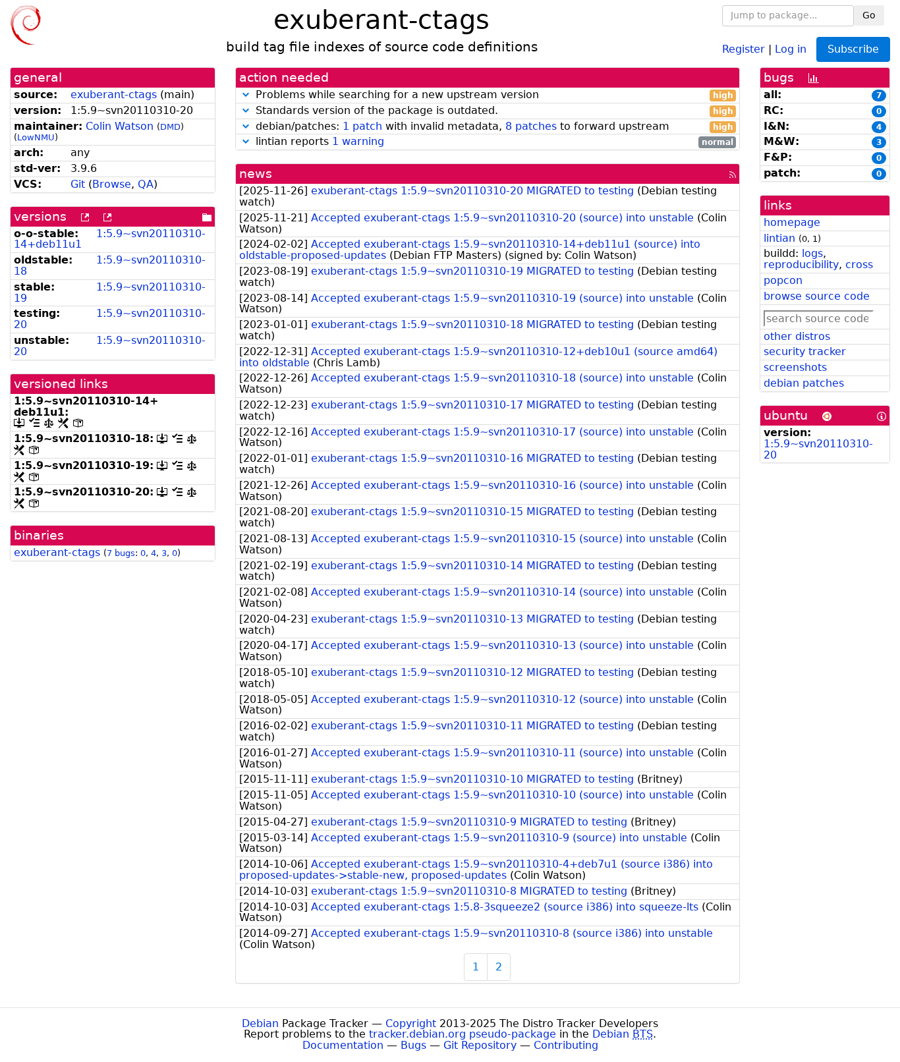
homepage (792, 222)
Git (77, 184)
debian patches (804, 383)
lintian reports (492, 142)
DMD (170, 127)
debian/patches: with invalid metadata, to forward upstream (492, 126)
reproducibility (801, 264)
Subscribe (853, 49)
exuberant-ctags (113, 94)
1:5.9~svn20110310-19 (110, 292)
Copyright (410, 1023)
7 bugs (121, 553)
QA (146, 184)
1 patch (362, 126)
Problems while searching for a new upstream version (492, 95)
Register (743, 48)
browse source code (817, 296)
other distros (797, 336)
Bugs (413, 1045)
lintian (779, 238)
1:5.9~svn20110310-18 (110, 265)
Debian (260, 1023)
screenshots (795, 367)
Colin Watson (120, 126)
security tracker (805, 351)
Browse (111, 184)
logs (812, 253)
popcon (783, 280)
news (255, 173)
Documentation (342, 1045)
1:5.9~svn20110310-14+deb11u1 (110, 239)
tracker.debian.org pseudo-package (462, 1034)
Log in (790, 48)
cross (859, 264)
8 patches (531, 126)
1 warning (358, 141)
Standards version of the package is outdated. (492, 111)
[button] (245, 94)
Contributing (566, 1045)
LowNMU (36, 137)
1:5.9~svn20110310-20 (110, 319)
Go (869, 15)
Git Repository (480, 1045)
